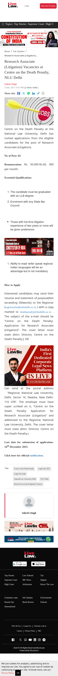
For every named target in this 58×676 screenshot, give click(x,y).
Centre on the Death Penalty (24, 469)
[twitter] (23, 93)
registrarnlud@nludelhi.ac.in (20, 307)
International (9, 606)
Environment (45, 598)
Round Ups (9, 602)
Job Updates (19, 51)
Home (7, 51)
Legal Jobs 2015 (44, 469)
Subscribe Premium (48, 6)
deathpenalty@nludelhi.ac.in (35, 311)
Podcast (43, 602)
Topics (8, 23)
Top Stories (20, 23)
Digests (43, 580)
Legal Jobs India (20, 474)
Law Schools (27, 575)
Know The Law (47, 584)
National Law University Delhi (25, 479)
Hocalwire (34, 650)
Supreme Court (36, 23)
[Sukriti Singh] (29, 501)
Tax (42, 575)
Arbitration (27, 584)
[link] (38, 93)
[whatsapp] (28, 93)
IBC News (26, 580)
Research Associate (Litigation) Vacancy (28, 484)
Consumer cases (11, 598)
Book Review (28, 602)
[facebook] (18, 93)
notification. (37, 455)
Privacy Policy (7, 673)
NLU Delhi (44, 479)
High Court (9, 584)
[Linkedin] (33, 93)
